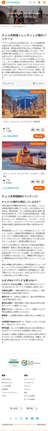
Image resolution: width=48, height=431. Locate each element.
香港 (25, 392)
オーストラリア (29, 379)
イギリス (27, 389)
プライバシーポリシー (9, 392)
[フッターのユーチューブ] (32, 418)
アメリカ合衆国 (29, 396)
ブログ (4, 396)
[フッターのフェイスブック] (10, 418)
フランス (27, 386)
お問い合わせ (6, 379)
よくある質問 (6, 386)
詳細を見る (39, 136)
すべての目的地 (29, 399)
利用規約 (5, 389)
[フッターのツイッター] (16, 418)
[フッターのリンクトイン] (37, 418)
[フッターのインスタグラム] (21, 418)
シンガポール (28, 382)
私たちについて (7, 382)
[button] (30, 2)
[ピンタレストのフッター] (27, 418)
